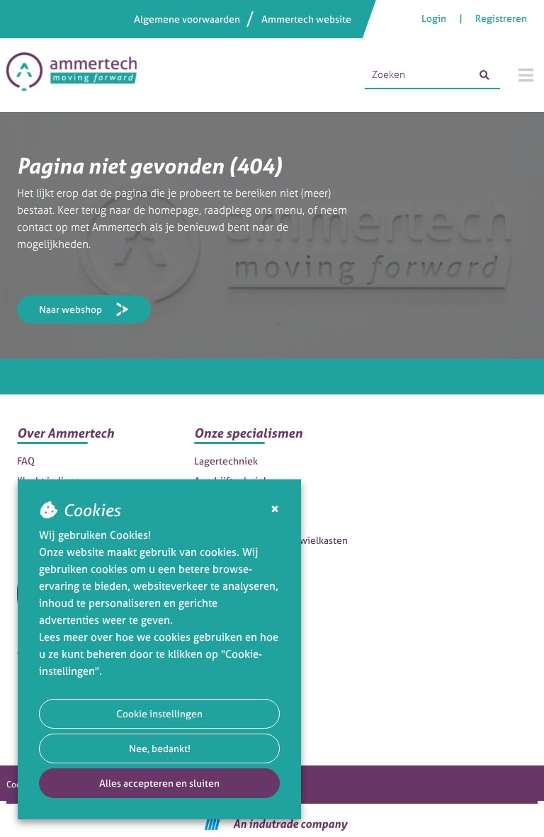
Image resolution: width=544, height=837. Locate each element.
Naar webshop (70, 309)
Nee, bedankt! (160, 748)
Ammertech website (306, 18)
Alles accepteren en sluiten (159, 783)
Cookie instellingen (159, 713)
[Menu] (526, 75)
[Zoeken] (484, 75)
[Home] (78, 75)
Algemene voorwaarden (187, 18)
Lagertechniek (226, 460)
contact (34, 227)
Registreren (501, 18)
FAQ (26, 460)
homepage (173, 210)
